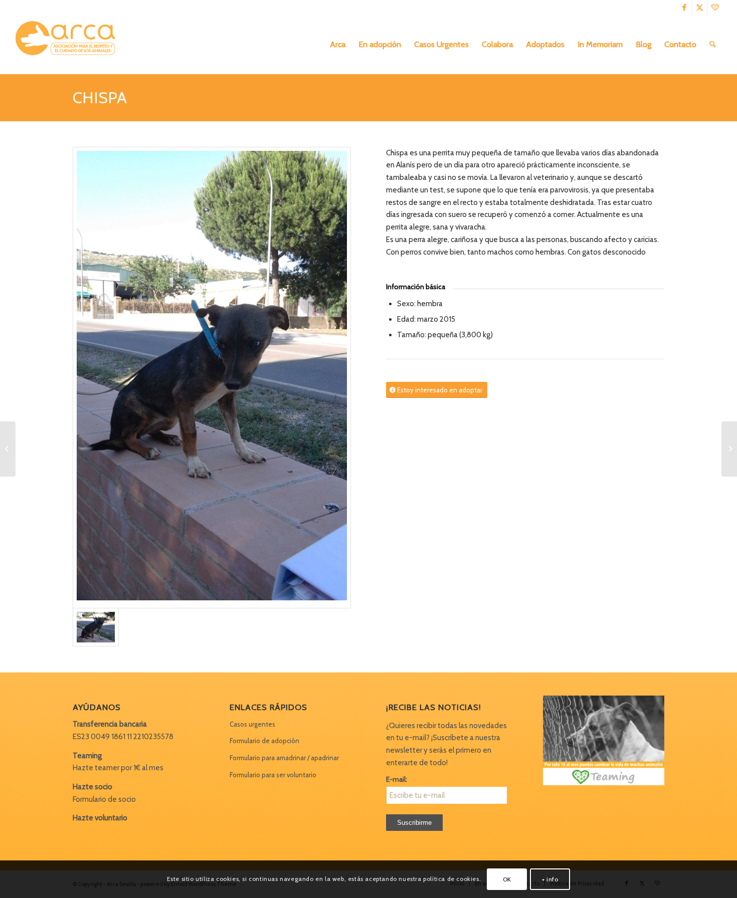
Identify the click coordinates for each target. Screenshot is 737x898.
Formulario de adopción (264, 741)
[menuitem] (337, 44)
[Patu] (729, 449)
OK (507, 878)
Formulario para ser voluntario (273, 775)
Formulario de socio (104, 799)
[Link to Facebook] (684, 7)
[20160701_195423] (212, 377)
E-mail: (396, 779)
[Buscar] (712, 44)
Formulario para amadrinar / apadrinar (284, 758)
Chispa (100, 97)
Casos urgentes (252, 724)
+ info (550, 878)
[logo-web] (69, 44)
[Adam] (8, 449)
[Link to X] (699, 7)
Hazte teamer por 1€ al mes (118, 767)
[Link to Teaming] (714, 7)
